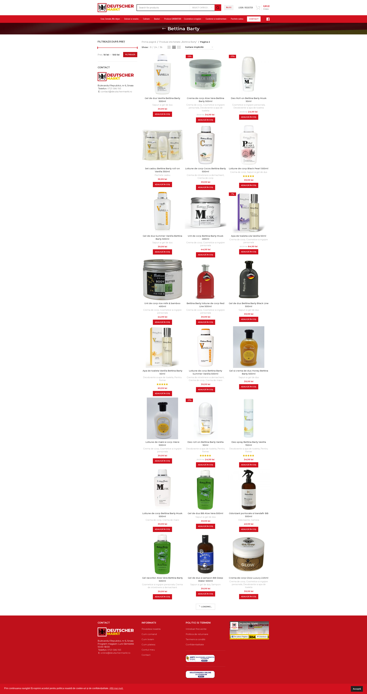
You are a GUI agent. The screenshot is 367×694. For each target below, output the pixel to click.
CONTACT (254, 19)
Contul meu (148, 649)
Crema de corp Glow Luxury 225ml (248, 577)
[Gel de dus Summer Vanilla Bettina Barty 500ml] (162, 212)
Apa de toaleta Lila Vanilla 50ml (248, 236)
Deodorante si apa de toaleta (248, 107)
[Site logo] (116, 7)
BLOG (228, 7)
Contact (146, 655)
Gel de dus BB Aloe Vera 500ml (205, 513)
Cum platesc (149, 644)
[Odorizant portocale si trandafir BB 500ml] (249, 489)
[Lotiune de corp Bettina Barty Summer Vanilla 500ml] (205, 347)
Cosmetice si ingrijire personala (248, 105)
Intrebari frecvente (196, 629)
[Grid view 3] (173, 47)
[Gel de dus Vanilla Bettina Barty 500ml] (162, 74)
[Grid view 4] (179, 47)
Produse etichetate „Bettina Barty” (178, 41)
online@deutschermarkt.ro (115, 653)
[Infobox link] (266, 19)
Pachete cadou (162, 175)
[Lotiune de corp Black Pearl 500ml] (249, 145)
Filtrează (130, 54)
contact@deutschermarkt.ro (116, 91)
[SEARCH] (218, 7)
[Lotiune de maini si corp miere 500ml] (162, 418)
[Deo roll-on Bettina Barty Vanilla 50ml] (205, 418)
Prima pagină (149, 41)
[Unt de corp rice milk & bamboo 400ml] (162, 279)
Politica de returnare (197, 634)
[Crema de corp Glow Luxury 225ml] (249, 554)
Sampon (216, 584)
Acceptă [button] (357, 689)
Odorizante (244, 520)
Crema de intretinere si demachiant (205, 175)
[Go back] (164, 29)
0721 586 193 (114, 88)
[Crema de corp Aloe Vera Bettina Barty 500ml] (205, 74)
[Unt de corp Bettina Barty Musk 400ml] (205, 212)
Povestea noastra (151, 629)
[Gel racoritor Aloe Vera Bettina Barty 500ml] (162, 554)
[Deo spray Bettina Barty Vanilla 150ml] (249, 418)
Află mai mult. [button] (116, 688)
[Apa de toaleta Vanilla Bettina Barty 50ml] (162, 347)
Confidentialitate (195, 644)
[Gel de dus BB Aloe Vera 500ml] (205, 489)
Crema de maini (214, 380)
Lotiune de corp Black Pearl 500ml (248, 168)
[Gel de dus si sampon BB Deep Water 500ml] (205, 554)
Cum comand (149, 634)
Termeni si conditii (195, 639)
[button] (162, 114)
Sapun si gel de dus (162, 105)
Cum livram (148, 639)
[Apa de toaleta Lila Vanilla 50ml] (249, 212)
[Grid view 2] (169, 47)
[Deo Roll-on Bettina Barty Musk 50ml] (249, 74)
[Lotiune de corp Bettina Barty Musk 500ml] (162, 489)
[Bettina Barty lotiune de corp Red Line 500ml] (205, 279)
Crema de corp (194, 105)
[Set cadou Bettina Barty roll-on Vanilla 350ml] (162, 145)
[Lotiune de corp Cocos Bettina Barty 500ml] (205, 145)
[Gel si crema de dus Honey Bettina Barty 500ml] (249, 347)
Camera (255, 520)
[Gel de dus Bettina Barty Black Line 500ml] (249, 279)
